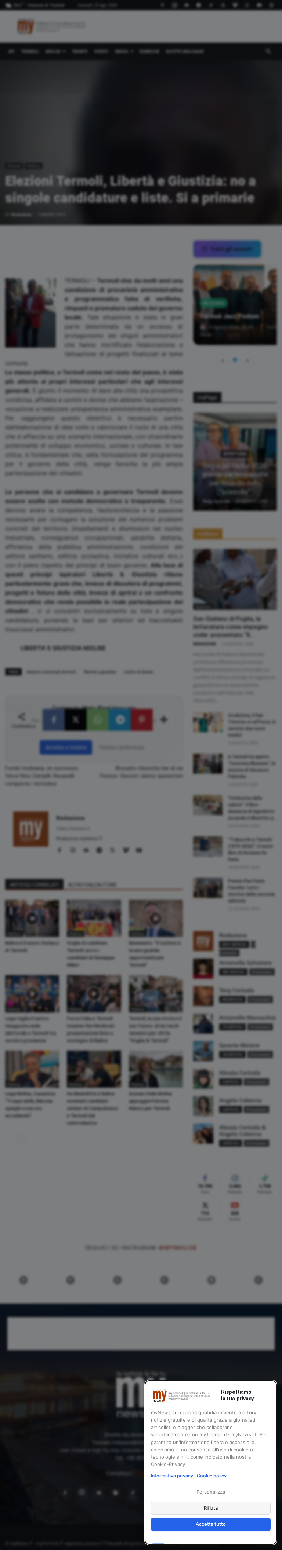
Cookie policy (212, 1475)
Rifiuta (211, 1508)
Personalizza (210, 1492)
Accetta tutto (210, 1524)
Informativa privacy (172, 1475)
